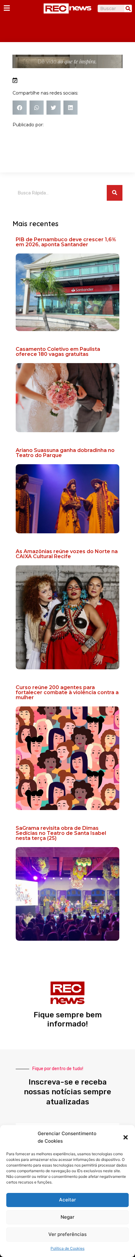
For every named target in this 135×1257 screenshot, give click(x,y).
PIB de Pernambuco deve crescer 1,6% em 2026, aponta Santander (66, 242)
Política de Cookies (67, 1248)
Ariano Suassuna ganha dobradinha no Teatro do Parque (65, 452)
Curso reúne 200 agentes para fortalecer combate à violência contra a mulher (67, 692)
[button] (125, 1137)
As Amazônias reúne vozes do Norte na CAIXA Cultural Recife (67, 553)
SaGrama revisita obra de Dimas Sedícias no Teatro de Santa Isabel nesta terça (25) (61, 833)
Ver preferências (67, 1234)
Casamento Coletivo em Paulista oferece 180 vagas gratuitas (58, 351)
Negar (67, 1217)
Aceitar (67, 1200)
